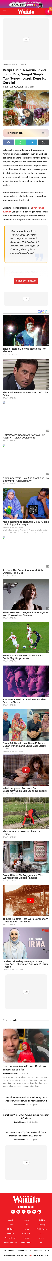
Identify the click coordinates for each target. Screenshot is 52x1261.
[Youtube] (34, 1212)
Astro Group (44, 1255)
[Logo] (26, 11)
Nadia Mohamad (10, 1073)
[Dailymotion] (39, 1212)
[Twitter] (24, 1212)
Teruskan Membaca (26, 281)
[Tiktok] (29, 1212)
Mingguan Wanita (10, 64)
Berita (23, 64)
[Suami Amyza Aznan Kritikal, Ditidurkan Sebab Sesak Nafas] (26, 1046)
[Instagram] (18, 1212)
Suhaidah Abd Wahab (14, 87)
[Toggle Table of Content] (42, 133)
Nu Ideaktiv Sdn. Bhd (24, 1255)
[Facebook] (13, 1212)
